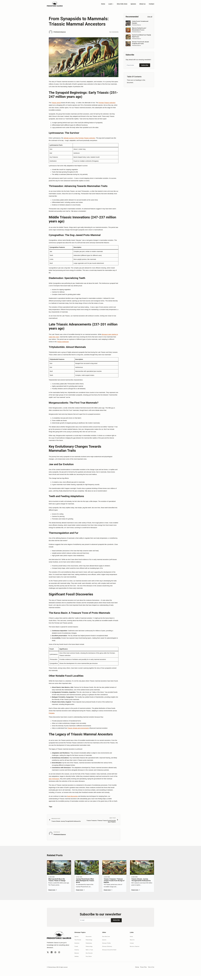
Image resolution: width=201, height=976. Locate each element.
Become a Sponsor (134, 946)
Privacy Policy (143, 967)
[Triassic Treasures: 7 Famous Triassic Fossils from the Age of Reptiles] (114, 867)
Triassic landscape (63, 342)
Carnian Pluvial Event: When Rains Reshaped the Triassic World (85, 880)
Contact (151, 4)
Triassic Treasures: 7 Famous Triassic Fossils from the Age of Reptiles (114, 880)
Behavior (77, 953)
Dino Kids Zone (122, 4)
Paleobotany (89, 943)
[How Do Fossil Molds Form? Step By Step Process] (128, 36)
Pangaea (51, 713)
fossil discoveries (72, 796)
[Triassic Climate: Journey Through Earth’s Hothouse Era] (142, 867)
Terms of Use (151, 967)
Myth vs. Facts (89, 949)
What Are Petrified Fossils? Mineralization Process (139, 28)
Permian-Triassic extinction (107, 102)
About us (142, 4)
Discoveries (88, 936)
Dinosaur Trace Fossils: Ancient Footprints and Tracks (140, 42)
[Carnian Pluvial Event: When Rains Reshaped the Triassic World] (87, 867)
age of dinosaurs (54, 779)
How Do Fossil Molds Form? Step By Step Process (141, 35)
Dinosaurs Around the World (109, 949)
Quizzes (133, 4)
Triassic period (56, 102)
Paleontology (89, 939)
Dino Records (89, 953)
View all (149, 16)
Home (103, 4)
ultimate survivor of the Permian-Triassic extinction (79, 138)
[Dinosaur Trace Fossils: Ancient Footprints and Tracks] (128, 43)
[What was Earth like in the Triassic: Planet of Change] (59, 867)
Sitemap (137, 967)
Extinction (77, 943)
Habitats (77, 956)
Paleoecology (89, 946)
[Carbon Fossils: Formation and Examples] (128, 23)
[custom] (48, 952)
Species (76, 936)
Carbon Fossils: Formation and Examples (140, 22)
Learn (110, 4)
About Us (132, 939)
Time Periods (78, 939)
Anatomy (77, 949)
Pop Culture (89, 956)
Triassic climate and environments (78, 728)
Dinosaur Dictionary (107, 946)
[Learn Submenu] (113, 4)
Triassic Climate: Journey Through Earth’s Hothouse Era (141, 879)
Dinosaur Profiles (106, 943)
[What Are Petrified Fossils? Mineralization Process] (128, 30)
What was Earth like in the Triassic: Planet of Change (56, 879)
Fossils (76, 946)
